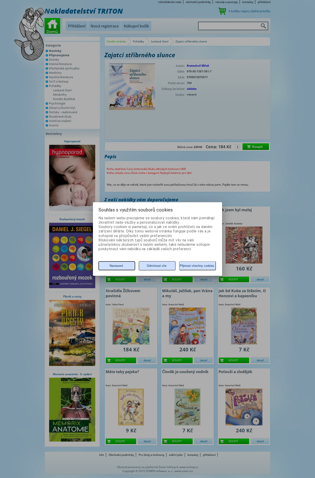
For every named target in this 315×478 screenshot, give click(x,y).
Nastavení (116, 265)
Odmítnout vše (156, 265)
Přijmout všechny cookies (197, 265)
